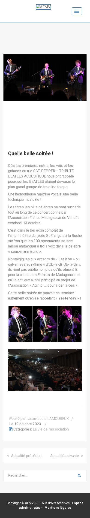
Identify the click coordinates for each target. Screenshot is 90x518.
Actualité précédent (26, 456)
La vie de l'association (51, 429)
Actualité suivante (65, 456)
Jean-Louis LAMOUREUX (48, 418)
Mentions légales (58, 507)
